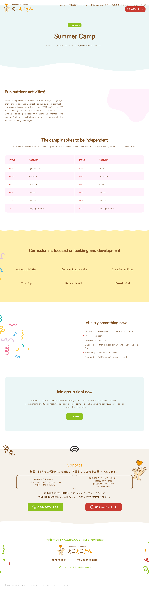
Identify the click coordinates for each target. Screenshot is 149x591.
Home (62, 5)
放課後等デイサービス (77, 5)
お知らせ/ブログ (138, 5)
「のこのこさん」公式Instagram (77, 567)
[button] (135, 9)
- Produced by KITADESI (61, 585)
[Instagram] (60, 567)
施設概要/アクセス (120, 5)
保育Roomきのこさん (99, 5)
